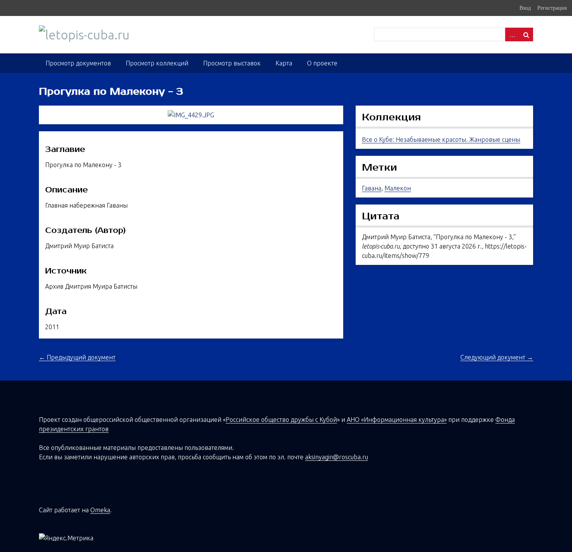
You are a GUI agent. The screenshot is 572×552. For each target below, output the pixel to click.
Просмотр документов (78, 63)
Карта (283, 63)
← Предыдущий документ (77, 357)
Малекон (397, 188)
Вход (525, 8)
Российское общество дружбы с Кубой (281, 419)
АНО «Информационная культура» (397, 419)
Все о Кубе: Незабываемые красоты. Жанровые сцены (441, 139)
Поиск (526, 34)
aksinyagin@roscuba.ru (336, 456)
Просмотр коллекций (157, 63)
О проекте (322, 63)
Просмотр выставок (232, 63)
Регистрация (552, 8)
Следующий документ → (496, 357)
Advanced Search (512, 34)
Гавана (371, 188)
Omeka (100, 509)
